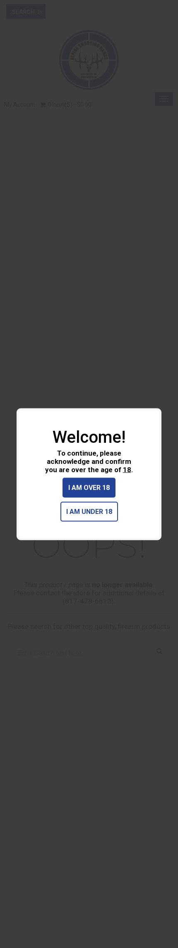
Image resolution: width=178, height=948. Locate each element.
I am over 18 (89, 487)
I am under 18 (89, 511)
